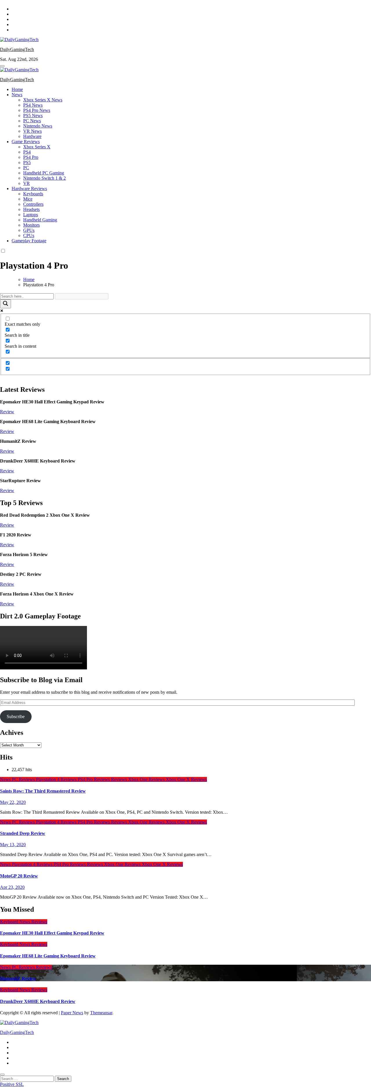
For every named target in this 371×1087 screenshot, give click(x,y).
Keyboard (9, 921)
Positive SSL (12, 1084)
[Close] (2, 1074)
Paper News (72, 1012)
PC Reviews (24, 779)
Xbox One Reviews (147, 779)
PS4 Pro (30, 157)
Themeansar (101, 1012)
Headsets (31, 209)
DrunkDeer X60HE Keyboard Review (37, 1001)
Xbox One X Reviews (186, 779)
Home (17, 89)
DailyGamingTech (17, 49)
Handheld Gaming (40, 219)
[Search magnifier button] (5, 303)
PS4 (27, 152)
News (17, 94)
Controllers (33, 204)
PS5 (27, 162)
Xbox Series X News (42, 99)
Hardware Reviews (29, 188)
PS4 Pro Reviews (94, 779)
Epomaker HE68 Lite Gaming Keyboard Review (48, 955)
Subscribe (16, 716)
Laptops (30, 214)
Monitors (31, 225)
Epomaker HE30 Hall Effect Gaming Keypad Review (52, 933)
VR (26, 183)
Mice (27, 198)
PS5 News (33, 115)
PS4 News (33, 105)
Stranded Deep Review (22, 833)
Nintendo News (37, 125)
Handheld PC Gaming (43, 172)
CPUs (28, 235)
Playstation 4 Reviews (57, 779)
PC (26, 167)
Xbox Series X (36, 146)
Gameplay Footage (29, 240)
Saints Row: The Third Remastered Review (43, 791)
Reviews (119, 779)
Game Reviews (26, 141)
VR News (32, 131)
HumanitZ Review (18, 978)
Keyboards (33, 193)
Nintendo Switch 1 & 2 (44, 178)
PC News (32, 120)
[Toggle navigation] (2, 66)
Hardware (32, 136)
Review (7, 411)
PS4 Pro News (36, 110)
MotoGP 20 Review (19, 875)
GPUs (28, 230)
